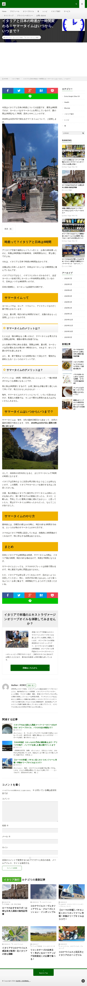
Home (4, 11)
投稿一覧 (31, 685)
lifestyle (67, 108)
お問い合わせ (41, 15)
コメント (6, 799)
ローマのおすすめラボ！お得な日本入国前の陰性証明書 (14, 911)
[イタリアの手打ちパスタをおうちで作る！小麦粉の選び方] (67, 366)
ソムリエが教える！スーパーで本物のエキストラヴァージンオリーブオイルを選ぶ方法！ (73, 162)
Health (66, 102)
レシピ (45, 11)
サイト (5, 847)
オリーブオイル (28, 11)
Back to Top (43, 973)
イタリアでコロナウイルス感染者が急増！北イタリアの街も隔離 (14, 950)
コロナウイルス (46, 902)
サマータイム (31, 37)
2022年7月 (68, 278)
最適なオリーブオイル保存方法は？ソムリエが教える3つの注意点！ (79, 404)
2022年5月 (68, 284)
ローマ (68, 906)
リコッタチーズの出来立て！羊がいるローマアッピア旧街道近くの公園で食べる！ (43, 954)
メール (6, 836)
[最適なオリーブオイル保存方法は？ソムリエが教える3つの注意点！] (67, 404)
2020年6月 (68, 290)
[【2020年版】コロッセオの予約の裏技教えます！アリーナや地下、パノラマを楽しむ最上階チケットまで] (7, 746)
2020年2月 (68, 308)
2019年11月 (68, 325)
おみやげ (63, 904)
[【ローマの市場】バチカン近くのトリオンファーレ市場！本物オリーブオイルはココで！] (7, 763)
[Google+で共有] (30, 90)
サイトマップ (8, 15)
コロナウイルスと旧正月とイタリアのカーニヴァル (71, 953)
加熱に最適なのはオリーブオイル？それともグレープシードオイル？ (73, 210)
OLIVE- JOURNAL (23, 981)
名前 (5, 825)
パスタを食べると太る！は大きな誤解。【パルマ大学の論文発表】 (78, 378)
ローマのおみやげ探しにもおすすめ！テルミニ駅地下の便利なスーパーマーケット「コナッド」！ (73, 261)
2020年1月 (68, 314)
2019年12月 (68, 320)
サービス (67, 11)
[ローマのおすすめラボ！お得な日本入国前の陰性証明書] (67, 353)
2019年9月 (68, 337)
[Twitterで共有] (19, 90)
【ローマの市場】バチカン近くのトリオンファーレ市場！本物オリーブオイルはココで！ (71, 914)
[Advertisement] (43, 59)
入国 (11, 904)
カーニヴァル (65, 946)
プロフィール (14, 11)
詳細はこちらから (30, 668)
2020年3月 (68, 302)
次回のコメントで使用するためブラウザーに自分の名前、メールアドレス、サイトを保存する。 (29, 861)
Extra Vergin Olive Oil (72, 96)
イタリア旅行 (55, 11)
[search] (83, 133)
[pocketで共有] (52, 90)
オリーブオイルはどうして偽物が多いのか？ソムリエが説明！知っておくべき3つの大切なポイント (73, 236)
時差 (37, 37)
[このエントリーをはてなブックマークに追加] (41, 90)
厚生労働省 (17, 904)
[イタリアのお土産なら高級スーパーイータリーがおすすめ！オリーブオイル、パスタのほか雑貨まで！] (7, 728)
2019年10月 (68, 331)
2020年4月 (68, 296)
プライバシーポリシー (25, 15)
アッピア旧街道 (37, 946)
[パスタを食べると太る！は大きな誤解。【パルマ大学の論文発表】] (67, 378)
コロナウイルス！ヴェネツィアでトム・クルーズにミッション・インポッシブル (43, 909)
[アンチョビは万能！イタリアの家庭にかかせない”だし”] (67, 392)
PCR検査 (6, 904)
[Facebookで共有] (7, 90)
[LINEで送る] (30, 96)
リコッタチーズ (47, 946)
